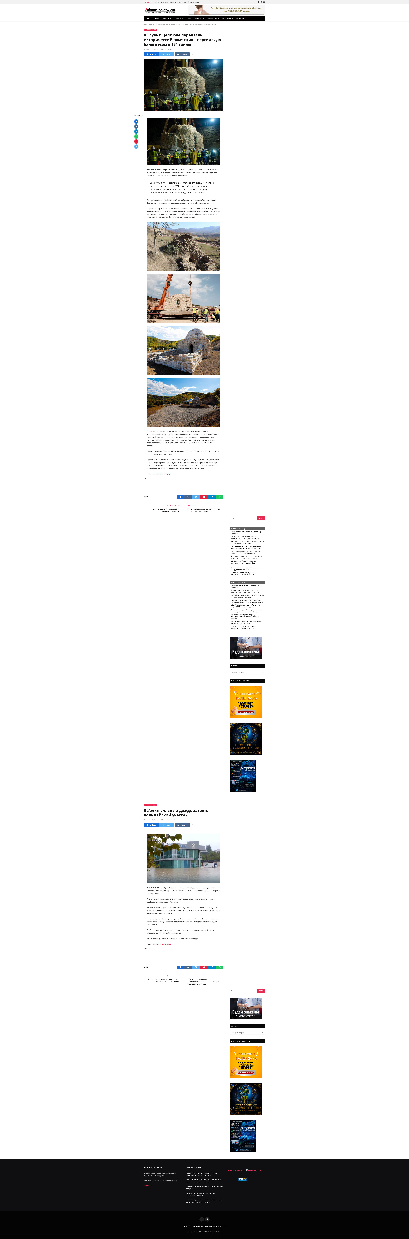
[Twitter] (136, 146)
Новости (166, 18)
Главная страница (149, 24)
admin (148, 49)
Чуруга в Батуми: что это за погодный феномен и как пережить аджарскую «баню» (179, 2)
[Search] (262, 18)
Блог (189, 18)
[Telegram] (136, 131)
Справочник (212, 18)
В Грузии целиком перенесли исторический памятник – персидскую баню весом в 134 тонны (203, 981)
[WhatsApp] (136, 136)
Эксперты (198, 18)
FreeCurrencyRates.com (237, 1170)
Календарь (179, 18)
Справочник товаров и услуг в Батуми (209, 1226)
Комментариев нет (168, 49)
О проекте (148, 1185)
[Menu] (148, 18)
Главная (156, 18)
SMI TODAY (226, 18)
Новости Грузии (150, 30)
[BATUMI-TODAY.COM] (160, 10)
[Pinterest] (136, 141)
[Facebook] (136, 121)
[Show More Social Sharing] (192, 54)
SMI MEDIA (240, 18)
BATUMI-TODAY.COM (199, 1232)
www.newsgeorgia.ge (163, 474)
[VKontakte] (136, 126)
